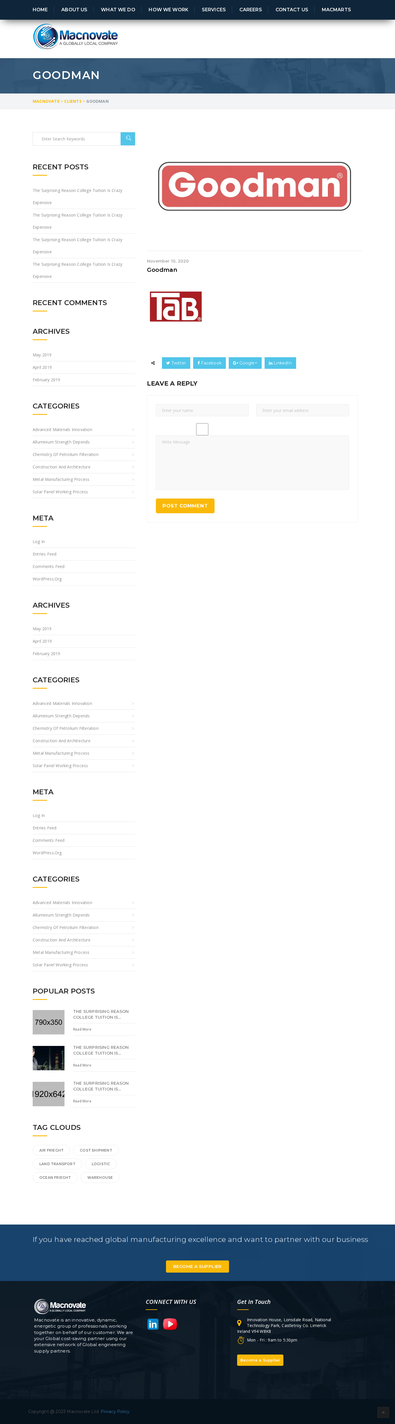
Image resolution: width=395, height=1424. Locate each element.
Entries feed (44, 554)
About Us (74, 9)
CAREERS (250, 9)
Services (214, 9)
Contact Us (292, 9)
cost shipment (96, 1150)
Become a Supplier (197, 1266)
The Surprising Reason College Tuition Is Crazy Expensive (77, 196)
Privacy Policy (115, 1411)
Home (40, 9)
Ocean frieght (55, 1177)
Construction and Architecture (62, 467)
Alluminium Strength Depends (61, 442)
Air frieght (51, 1150)
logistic (101, 1164)
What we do (118, 9)
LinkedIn (282, 363)
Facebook (211, 363)
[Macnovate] (76, 36)
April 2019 (42, 367)
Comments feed (49, 566)
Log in (39, 541)
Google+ (247, 363)
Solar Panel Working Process (60, 491)
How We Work (168, 9)
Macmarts (336, 9)
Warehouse (100, 1177)
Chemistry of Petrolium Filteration (66, 454)
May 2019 (42, 355)
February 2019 (46, 379)
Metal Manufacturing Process (61, 479)
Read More (82, 1029)
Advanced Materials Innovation (62, 429)
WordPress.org (47, 579)
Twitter (178, 363)
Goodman (162, 269)
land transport (57, 1164)
